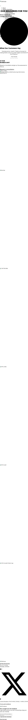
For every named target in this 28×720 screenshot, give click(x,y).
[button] (0, 669)
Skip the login (3, 719)
